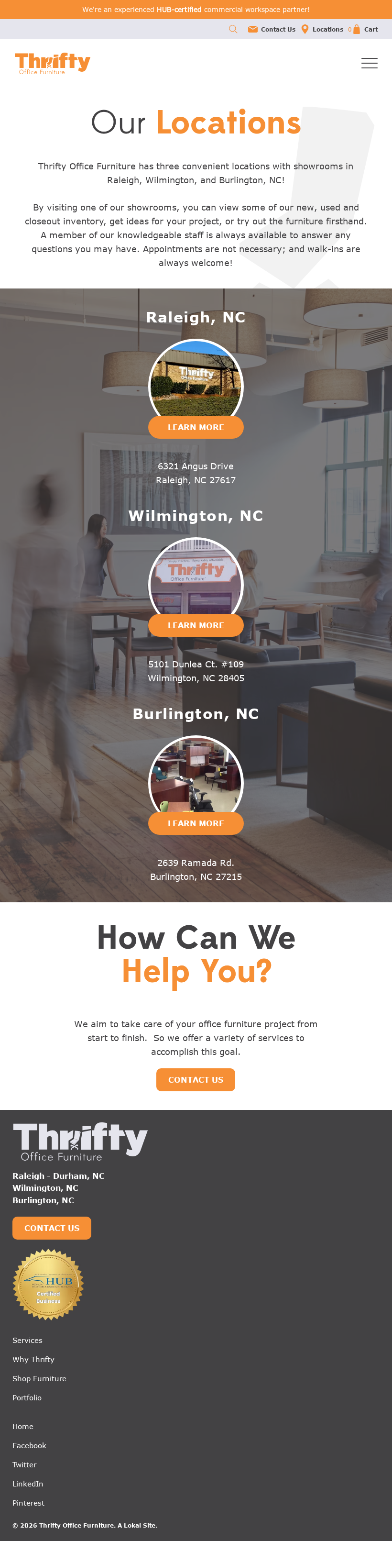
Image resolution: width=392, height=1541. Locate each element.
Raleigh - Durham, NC (58, 1176)
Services (27, 1340)
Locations (328, 29)
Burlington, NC (43, 1200)
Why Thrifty (33, 1359)
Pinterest (28, 1502)
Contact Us (278, 29)
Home (22, 1426)
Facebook (29, 1445)
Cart (371, 29)
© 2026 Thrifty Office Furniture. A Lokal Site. (84, 1525)
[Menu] (369, 63)
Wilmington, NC (45, 1188)
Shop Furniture (39, 1378)
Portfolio (27, 1397)
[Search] (233, 29)
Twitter (24, 1464)
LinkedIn (28, 1483)
